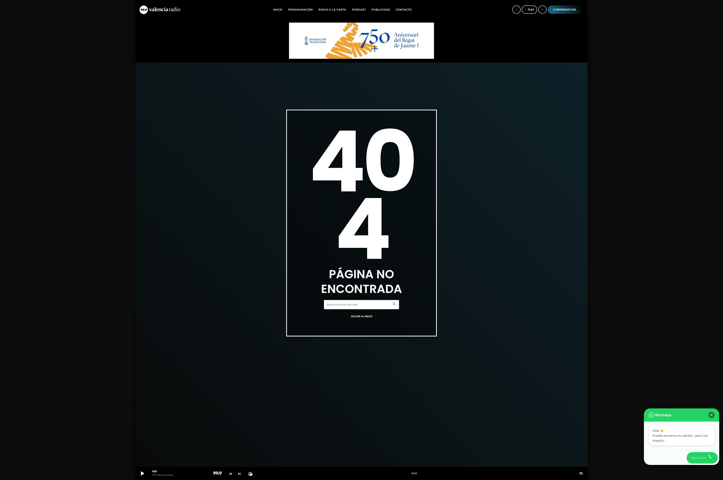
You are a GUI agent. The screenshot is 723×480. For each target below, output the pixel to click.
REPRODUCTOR (564, 9)
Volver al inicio (361, 316)
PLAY (529, 9)
